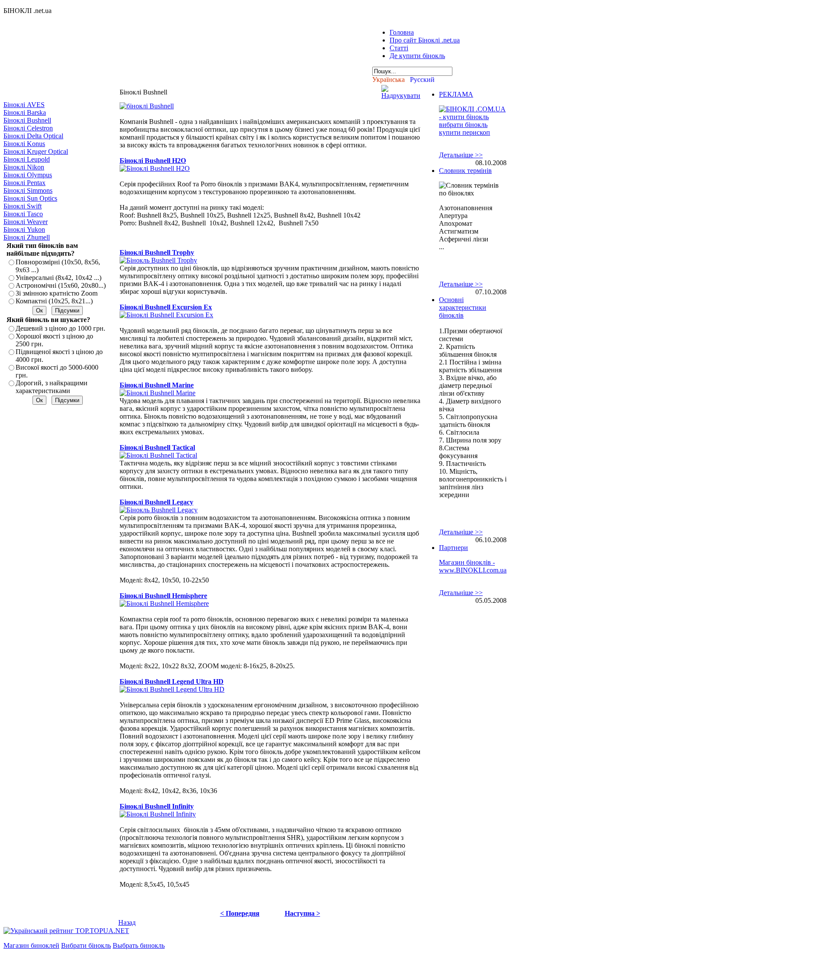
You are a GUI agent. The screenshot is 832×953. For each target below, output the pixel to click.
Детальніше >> (461, 155)
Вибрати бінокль (86, 945)
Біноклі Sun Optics (30, 198)
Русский (422, 79)
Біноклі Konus (24, 143)
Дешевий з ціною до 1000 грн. (60, 328)
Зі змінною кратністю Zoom (57, 293)
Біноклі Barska (24, 112)
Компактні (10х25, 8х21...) (54, 301)
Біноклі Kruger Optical (35, 151)
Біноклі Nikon (23, 167)
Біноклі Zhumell (26, 237)
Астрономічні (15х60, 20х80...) (61, 285)
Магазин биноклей (31, 945)
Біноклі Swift (22, 206)
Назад (127, 922)
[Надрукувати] (400, 90)
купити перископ (464, 132)
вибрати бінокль (463, 124)
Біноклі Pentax (24, 182)
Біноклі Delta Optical (33, 136)
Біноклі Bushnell (27, 120)
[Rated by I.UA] (150, 930)
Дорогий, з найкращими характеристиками (52, 386)
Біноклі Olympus (27, 175)
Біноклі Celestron (28, 128)
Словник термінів (465, 170)
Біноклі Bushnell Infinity (157, 806)
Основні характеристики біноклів (462, 307)
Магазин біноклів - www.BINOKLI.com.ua (473, 566)
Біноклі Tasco (23, 214)
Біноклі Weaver (25, 221)
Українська (388, 79)
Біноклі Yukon (24, 229)
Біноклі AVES (24, 104)
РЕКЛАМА (456, 94)
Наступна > (302, 913)
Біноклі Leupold (26, 159)
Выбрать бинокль (139, 945)
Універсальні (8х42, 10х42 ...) (58, 277)
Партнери (453, 547)
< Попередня (240, 913)
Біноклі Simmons (27, 190)
